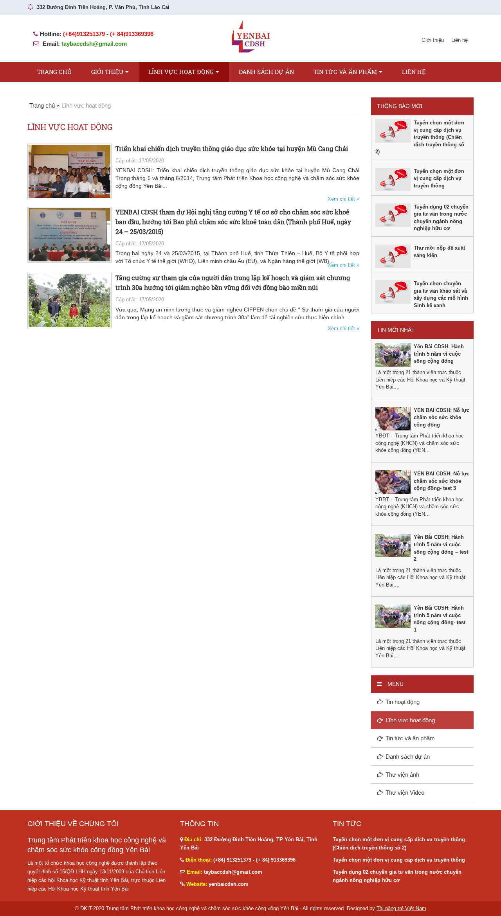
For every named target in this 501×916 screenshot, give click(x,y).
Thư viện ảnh (402, 774)
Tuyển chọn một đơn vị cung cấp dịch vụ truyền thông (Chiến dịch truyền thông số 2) (419, 137)
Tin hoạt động (403, 701)
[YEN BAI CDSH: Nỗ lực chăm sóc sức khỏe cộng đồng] (393, 418)
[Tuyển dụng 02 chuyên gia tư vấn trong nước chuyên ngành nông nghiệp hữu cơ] (393, 215)
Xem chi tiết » (343, 199)
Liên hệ (459, 40)
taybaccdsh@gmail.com (94, 43)
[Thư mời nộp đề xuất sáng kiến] (393, 256)
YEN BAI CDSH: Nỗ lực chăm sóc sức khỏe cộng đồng (441, 417)
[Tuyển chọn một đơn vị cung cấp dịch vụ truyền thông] (393, 179)
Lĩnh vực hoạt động (181, 72)
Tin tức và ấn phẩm (345, 72)
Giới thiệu (433, 40)
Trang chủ (54, 72)
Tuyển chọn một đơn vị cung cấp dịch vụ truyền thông (439, 178)
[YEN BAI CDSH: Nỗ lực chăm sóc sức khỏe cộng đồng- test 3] (393, 481)
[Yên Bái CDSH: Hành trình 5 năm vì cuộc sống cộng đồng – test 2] (393, 545)
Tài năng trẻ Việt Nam (401, 908)
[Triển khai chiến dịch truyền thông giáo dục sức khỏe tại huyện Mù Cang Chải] (70, 171)
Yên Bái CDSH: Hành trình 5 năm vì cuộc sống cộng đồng (439, 354)
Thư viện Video (405, 792)
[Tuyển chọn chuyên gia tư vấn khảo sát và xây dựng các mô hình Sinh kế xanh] (393, 291)
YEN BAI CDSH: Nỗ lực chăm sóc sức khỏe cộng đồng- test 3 (441, 481)
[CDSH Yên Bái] (250, 38)
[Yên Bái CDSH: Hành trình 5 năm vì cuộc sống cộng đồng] (393, 355)
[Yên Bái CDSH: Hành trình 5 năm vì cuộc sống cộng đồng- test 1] (393, 616)
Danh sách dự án (266, 72)
